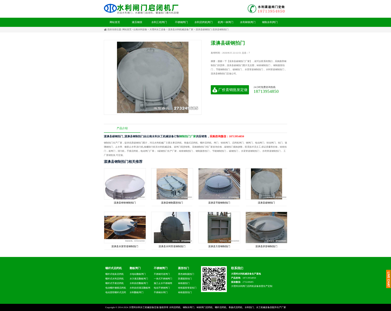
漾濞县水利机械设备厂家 (180, 29)
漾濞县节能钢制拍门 (219, 202)
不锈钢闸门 (181, 22)
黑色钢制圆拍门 (186, 274)
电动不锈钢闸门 (162, 288)
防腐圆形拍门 (185, 278)
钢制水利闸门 (270, 22)
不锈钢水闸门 (161, 292)
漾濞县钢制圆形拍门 (172, 202)
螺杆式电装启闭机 (114, 274)
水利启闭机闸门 (203, 22)
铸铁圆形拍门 (185, 292)
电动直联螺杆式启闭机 (115, 293)
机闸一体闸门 (225, 22)
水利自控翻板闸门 (139, 283)
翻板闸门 (135, 268)
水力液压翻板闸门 (139, 278)
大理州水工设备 (158, 29)
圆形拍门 (183, 268)
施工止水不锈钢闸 (163, 283)
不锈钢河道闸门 (162, 274)
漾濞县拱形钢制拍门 (266, 246)
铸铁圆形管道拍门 (187, 288)
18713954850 (266, 91)
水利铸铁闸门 (248, 22)
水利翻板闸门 (136, 292)
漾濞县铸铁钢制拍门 (125, 202)
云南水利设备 (140, 29)
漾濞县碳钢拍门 (266, 202)
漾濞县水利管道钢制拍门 (172, 246)
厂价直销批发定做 (233, 90)
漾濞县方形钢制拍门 (219, 246)
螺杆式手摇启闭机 (114, 283)
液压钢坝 (137, 22)
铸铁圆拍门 (184, 283)
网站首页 (115, 22)
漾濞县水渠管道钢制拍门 (124, 246)
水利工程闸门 (159, 22)
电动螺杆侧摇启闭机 (115, 288)
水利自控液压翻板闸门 (140, 288)
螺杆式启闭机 (113, 268)
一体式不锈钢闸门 (163, 278)
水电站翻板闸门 (138, 274)
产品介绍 (122, 128)
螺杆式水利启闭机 (114, 278)
